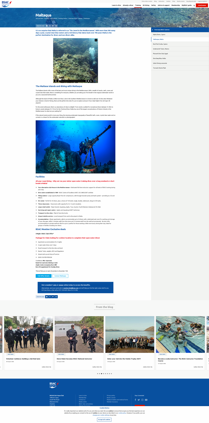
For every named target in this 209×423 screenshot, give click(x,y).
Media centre (83, 402)
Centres (168, 1)
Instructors (161, 1)
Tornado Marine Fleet (159, 68)
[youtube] (147, 400)
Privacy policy (111, 395)
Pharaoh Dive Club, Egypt (160, 53)
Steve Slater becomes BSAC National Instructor (23, 359)
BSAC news (10, 354)
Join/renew (202, 5)
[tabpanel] (28, 343)
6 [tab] (107, 373)
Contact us (82, 399)
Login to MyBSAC (202, 1)
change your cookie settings (101, 415)
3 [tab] (101, 373)
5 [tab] (105, 373)
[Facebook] (49, 25)
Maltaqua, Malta (158, 39)
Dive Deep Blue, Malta (159, 58)
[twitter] (139, 400)
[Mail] (46, 25)
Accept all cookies (104, 419)
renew (61, 285)
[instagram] (143, 400)
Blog (155, 1)
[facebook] (136, 400)
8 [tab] (111, 373)
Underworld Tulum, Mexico (161, 49)
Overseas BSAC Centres (75, 18)
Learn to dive (116, 5)
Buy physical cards (191, 1)
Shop (173, 1)
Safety (153, 5)
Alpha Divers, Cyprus (159, 34)
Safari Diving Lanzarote (160, 63)
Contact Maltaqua (60, 276)
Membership (176, 5)
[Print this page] (56, 25)
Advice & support (164, 5)
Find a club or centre (147, 1)
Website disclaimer (84, 406)
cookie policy (122, 413)
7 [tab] (109, 373)
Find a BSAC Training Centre (58, 18)
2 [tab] (99, 373)
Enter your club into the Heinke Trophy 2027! (73, 359)
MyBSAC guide (187, 5)
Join (55, 285)
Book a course (181, 1)
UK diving (146, 5)
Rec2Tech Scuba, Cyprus (160, 44)
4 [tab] (103, 373)
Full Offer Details (43, 276)
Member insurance (112, 402)
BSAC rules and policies (86, 404)
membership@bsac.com (70, 288)
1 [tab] (97, 373)
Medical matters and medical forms (117, 399)
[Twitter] (52, 25)
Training (138, 5)
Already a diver (128, 5)
